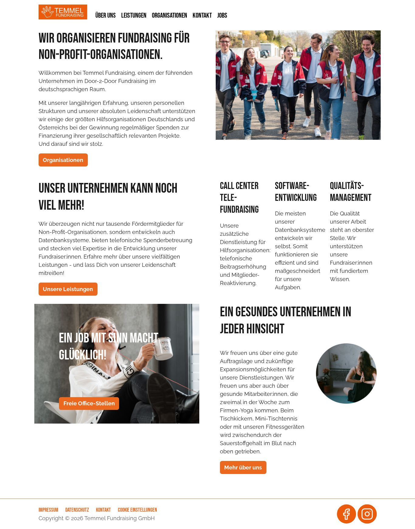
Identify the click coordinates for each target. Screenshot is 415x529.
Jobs (222, 15)
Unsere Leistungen (68, 289)
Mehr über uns (243, 467)
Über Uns (105, 15)
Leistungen (133, 15)
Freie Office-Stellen (89, 403)
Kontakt (202, 15)
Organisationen (169, 15)
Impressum (48, 510)
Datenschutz (77, 510)
